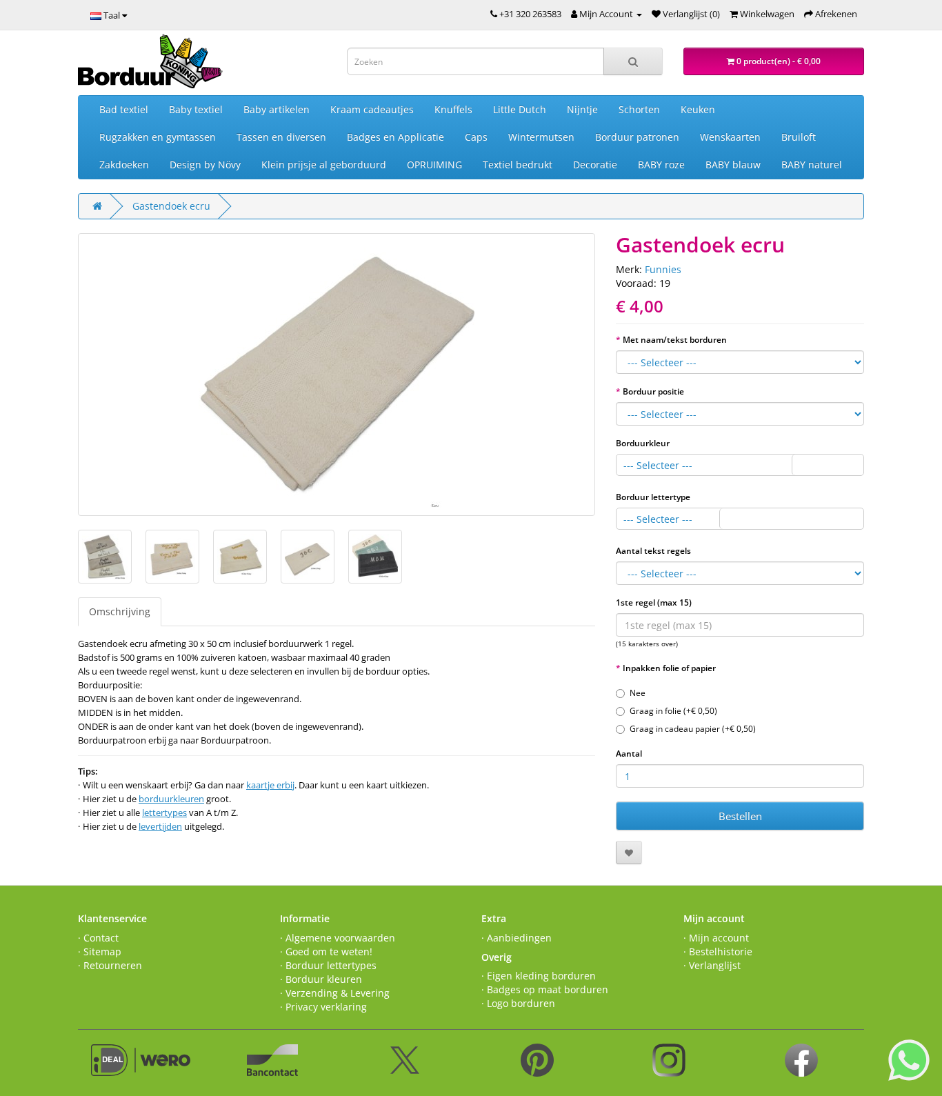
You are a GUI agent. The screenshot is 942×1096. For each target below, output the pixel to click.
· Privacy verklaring (323, 1006)
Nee (637, 693)
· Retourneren (110, 965)
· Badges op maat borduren (544, 989)
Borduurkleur (643, 443)
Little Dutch (519, 109)
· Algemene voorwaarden (337, 937)
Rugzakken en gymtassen (157, 136)
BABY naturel (811, 164)
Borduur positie (653, 391)
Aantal (629, 753)
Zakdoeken (124, 164)
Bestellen (740, 816)
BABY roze (661, 164)
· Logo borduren (518, 1003)
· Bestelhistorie (717, 951)
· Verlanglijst (712, 965)
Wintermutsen (541, 136)
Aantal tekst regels (653, 551)
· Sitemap (99, 951)
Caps (476, 136)
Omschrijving (119, 611)
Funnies (663, 269)
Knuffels (453, 109)
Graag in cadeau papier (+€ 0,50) (693, 729)
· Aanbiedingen (516, 937)
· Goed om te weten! (326, 951)
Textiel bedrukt (517, 164)
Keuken (698, 109)
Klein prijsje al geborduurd (323, 164)
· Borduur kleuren (321, 979)
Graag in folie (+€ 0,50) (673, 711)
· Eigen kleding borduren (538, 975)
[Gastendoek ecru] (336, 374)
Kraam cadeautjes (372, 109)
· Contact (98, 937)
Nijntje (582, 109)
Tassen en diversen (281, 136)
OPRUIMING (434, 164)
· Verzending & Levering (335, 992)
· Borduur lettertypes (328, 965)
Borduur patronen (637, 136)
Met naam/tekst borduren (675, 340)
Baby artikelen (276, 109)
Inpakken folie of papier (669, 668)
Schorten (639, 109)
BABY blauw (733, 164)
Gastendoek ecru (171, 205)
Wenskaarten (730, 136)
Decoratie (595, 164)
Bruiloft (798, 136)
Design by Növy (205, 164)
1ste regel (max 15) (654, 602)
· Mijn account (716, 937)
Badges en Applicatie (395, 136)
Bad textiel (123, 109)
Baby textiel (196, 109)
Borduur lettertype (653, 497)
